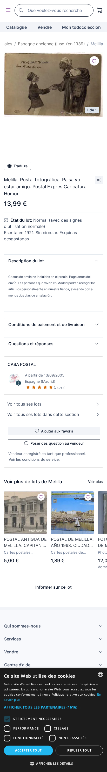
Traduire (21, 166)
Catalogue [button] (16, 27)
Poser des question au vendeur (57, 443)
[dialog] (53, 720)
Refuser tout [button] (79, 750)
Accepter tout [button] (28, 750)
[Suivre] (94, 61)
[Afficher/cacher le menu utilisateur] (7, 10)
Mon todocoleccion (81, 27)
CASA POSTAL (22, 364)
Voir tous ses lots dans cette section (43, 414)
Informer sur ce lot (53, 587)
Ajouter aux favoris (57, 431)
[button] (53, 261)
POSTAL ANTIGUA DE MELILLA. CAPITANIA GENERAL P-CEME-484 (25, 543)
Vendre (44, 27)
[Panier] (100, 10)
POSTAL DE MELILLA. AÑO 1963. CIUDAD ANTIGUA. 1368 (72, 543)
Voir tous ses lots (24, 404)
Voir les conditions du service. (34, 459)
